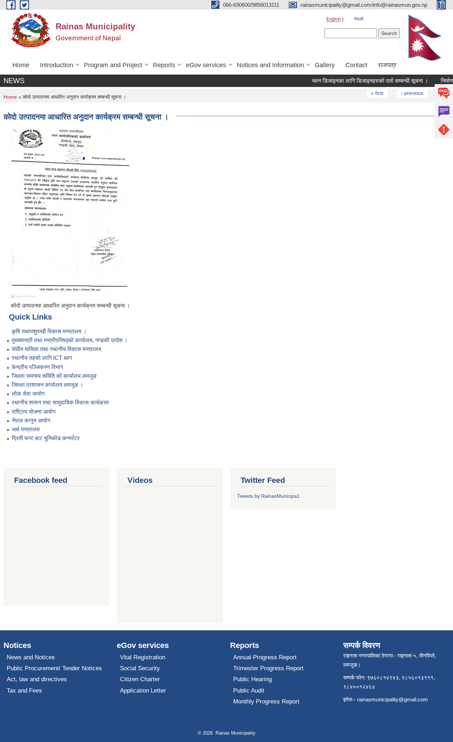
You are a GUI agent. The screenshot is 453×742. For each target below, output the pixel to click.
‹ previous (407, 93)
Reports (164, 65)
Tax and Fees (24, 690)
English (333, 19)
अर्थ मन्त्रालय (26, 429)
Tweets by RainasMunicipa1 (268, 496)
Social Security (140, 668)
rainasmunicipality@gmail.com (392, 699)
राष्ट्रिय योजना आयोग (34, 412)
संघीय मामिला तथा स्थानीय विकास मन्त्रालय (56, 349)
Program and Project (113, 65)
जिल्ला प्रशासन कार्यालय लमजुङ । (48, 385)
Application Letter (143, 690)
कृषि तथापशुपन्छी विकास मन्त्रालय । (49, 331)
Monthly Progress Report (266, 701)
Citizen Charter (140, 679)
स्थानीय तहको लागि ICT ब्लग (42, 358)
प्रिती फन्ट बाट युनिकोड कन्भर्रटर (46, 438)
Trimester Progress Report (268, 668)
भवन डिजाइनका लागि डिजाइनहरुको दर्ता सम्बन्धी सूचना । (364, 81)
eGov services (206, 65)
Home (20, 65)
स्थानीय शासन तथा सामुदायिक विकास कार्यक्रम (60, 402)
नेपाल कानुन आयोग (31, 420)
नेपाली (358, 19)
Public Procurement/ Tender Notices (54, 668)
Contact (356, 65)
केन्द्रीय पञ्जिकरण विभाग (37, 367)
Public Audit (248, 690)
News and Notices (31, 657)
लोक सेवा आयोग (28, 394)
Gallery (325, 65)
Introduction (56, 65)
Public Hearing (252, 679)
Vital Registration (142, 657)
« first (372, 93)
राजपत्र (387, 65)
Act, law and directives (37, 679)
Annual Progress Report (265, 657)
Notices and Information (270, 65)
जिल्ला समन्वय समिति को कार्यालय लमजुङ (54, 376)
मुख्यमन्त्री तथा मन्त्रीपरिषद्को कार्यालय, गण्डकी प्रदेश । (70, 340)
